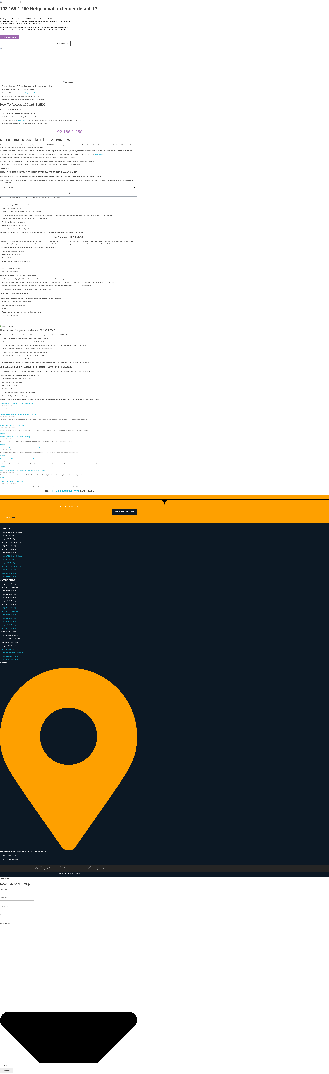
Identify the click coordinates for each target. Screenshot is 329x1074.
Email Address (5, 906)
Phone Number (5, 915)
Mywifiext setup (23, 120)
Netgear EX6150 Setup (9, 590)
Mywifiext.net (99, 154)
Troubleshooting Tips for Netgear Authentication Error (18, 459)
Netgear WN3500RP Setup (10, 646)
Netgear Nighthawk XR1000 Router (12, 481)
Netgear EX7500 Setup (9, 601)
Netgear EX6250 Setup (9, 594)
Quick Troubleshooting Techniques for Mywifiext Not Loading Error (22, 470)
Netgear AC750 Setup (8, 535)
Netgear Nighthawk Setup (10, 635)
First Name (4, 889)
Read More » (3, 411)
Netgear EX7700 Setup (9, 604)
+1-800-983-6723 (65, 491)
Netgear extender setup (32, 93)
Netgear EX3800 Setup (9, 549)
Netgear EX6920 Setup (9, 597)
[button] (134, 187)
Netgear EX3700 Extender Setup (12, 542)
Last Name (3, 898)
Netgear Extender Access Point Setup (13, 425)
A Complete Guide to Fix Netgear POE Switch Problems (19, 414)
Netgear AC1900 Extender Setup (12, 532)
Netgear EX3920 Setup (9, 552)
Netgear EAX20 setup (8, 539)
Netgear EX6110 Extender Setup (12, 587)
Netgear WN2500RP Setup (10, 642)
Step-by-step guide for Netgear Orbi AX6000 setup (17, 403)
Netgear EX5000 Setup (9, 584)
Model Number (5, 923)
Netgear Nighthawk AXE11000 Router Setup (15, 437)
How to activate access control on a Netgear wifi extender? (20, 448)
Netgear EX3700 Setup (9, 546)
